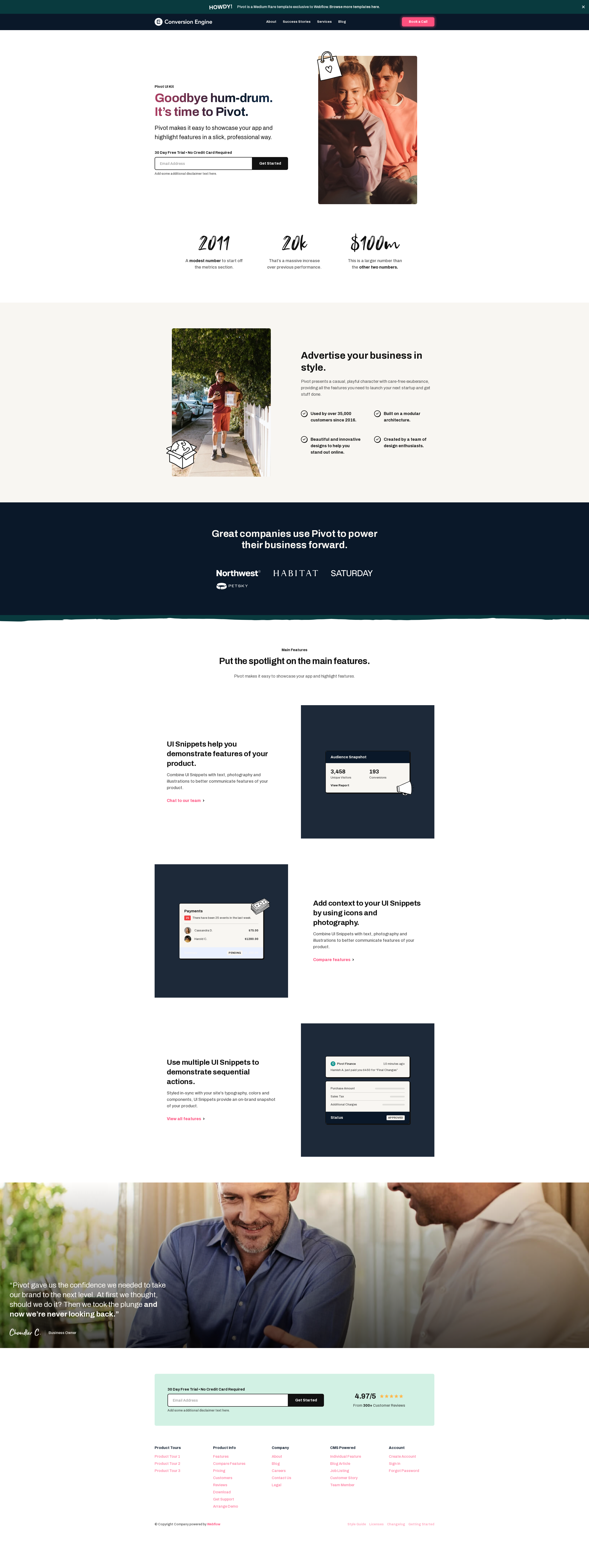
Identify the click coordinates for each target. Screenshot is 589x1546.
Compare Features (229, 1464)
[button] (324, 22)
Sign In (394, 1464)
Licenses (376, 1524)
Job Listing (339, 1471)
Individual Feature (345, 1456)
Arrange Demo (225, 1506)
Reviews (220, 1485)
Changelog (396, 1524)
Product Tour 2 (167, 1464)
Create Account (402, 1456)
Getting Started (421, 1524)
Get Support (223, 1499)
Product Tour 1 (167, 1456)
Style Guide (356, 1524)
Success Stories (297, 21)
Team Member (342, 1485)
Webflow (213, 1524)
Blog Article (340, 1464)
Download (222, 1492)
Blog (342, 21)
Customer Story (344, 1478)
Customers (222, 1478)
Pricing (219, 1471)
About (271, 21)
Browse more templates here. (354, 7)
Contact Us (281, 1478)
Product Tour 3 (167, 1471)
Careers (279, 1471)
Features (221, 1456)
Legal (276, 1485)
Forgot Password (404, 1471)
